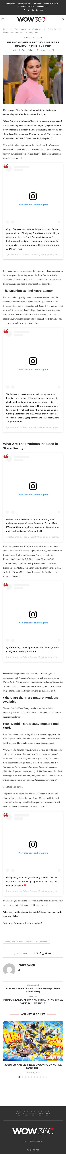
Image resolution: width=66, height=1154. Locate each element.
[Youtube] (42, 10)
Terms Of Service (26, 6)
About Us (10, 3)
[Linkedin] (37, 10)
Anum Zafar (27, 50)
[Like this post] (37, 953)
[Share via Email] (50, 953)
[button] (5, 1049)
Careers (37, 3)
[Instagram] (33, 10)
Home (5, 29)
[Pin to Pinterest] (46, 953)
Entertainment (20, 29)
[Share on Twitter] (43, 953)
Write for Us (24, 3)
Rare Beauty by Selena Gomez (38, 427)
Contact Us (42, 6)
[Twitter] (28, 10)
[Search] (62, 19)
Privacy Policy (51, 3)
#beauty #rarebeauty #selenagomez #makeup (26, 942)
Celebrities (36, 29)
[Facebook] (24, 10)
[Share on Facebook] (40, 953)
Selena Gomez (30, 254)
